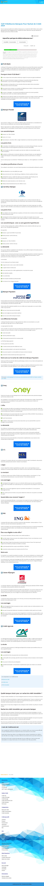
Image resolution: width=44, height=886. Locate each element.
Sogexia (3, 837)
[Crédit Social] (4, 2)
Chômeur (4, 819)
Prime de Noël (5, 850)
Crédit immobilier (5, 813)
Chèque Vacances (5, 845)
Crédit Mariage (5, 799)
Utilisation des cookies (6, 878)
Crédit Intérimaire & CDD (7, 800)
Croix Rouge (4, 787)
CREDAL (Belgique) (6, 784)
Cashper (3, 833)
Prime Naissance (5, 848)
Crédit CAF (4, 795)
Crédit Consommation (6, 811)
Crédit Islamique (5, 802)
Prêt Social (4, 804)
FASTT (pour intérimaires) (7, 789)
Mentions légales (5, 876)
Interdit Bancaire (5, 826)
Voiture (3, 870)
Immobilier (4, 868)
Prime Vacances (5, 846)
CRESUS (3, 786)
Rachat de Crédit (5, 809)
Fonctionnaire (5, 822)
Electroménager (5, 865)
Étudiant (3, 821)
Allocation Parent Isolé (6, 843)
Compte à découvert (6, 857)
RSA (2, 827)
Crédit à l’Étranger (6, 797)
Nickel (3, 835)
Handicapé (4, 867)
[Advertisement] (22, 13)
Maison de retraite (6, 859)
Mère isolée (4, 855)
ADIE (3, 782)
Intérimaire (4, 824)
